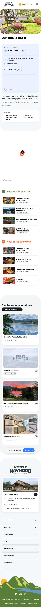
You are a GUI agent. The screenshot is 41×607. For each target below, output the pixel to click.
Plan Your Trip (8, 562)
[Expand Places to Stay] (35, 534)
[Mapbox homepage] (8, 89)
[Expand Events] (35, 541)
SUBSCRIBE (26, 599)
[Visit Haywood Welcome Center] (20, 230)
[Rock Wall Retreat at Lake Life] (20, 329)
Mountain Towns (9, 555)
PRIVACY (36, 599)
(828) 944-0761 (12, 504)
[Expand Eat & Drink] (35, 527)
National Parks (8, 548)
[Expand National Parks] (35, 548)
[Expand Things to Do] (35, 520)
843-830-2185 (12, 64)
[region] (20, 83)
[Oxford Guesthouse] (20, 363)
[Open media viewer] (20, 21)
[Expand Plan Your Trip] (35, 562)
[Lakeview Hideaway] (20, 429)
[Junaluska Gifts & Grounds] (20, 200)
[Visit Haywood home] (8, 4)
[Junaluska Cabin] (22, 152)
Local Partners (8, 570)
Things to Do (8, 520)
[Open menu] (36, 4)
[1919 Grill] (22, 154)
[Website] (20, 69)
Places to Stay (8, 534)
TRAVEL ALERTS (7, 599)
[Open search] (31, 4)
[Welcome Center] (20, 494)
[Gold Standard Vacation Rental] (20, 396)
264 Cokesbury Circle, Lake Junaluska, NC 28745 (20, 59)
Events (6, 541)
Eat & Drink (7, 527)
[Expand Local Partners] (35, 570)
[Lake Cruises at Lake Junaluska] (20, 210)
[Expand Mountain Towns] (35, 555)
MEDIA (17, 599)
